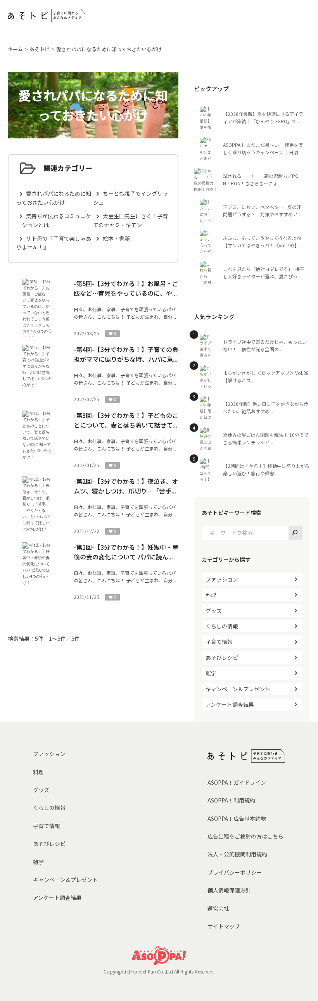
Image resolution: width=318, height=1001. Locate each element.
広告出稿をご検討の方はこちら (245, 836)
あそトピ (39, 49)
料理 (211, 595)
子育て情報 (219, 641)
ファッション (222, 579)
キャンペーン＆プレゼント (238, 689)
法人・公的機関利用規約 (237, 854)
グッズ (214, 610)
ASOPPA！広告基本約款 (236, 818)
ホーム (15, 49)
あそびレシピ (222, 657)
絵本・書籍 (116, 238)
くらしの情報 (222, 626)
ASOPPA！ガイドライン (236, 782)
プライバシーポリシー (234, 872)
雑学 (211, 673)
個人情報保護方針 (229, 890)
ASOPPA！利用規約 (231, 800)
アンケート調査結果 (230, 704)
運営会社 (218, 908)
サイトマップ (223, 926)
